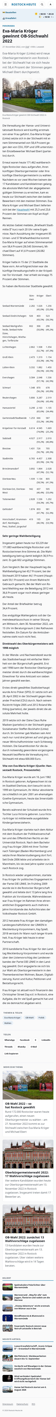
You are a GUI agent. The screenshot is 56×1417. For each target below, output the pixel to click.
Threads (8, 1046)
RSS (33, 1404)
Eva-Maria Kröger (12, 1017)
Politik (41, 1017)
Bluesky (22, 1046)
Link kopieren (11, 1053)
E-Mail (34, 1046)
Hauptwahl (23, 209)
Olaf (27, 46)
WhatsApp (10, 1040)
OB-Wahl (30, 1017)
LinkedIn (46, 1040)
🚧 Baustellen (9, 12)
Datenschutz (22, 1404)
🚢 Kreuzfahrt (9, 18)
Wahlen (7, 1023)
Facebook (25, 1040)
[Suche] (42, 4)
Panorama (8, 25)
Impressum (7, 1404)
